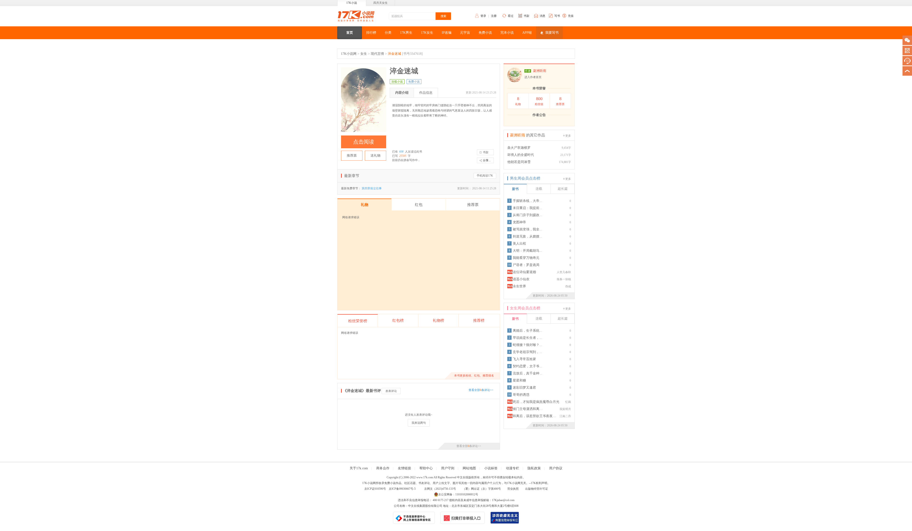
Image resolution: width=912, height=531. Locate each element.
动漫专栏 (512, 468)
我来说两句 (419, 422)
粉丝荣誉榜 (357, 321)
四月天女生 (380, 3)
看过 (510, 16)
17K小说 (351, 3)
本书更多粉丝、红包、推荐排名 (474, 375)
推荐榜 (478, 320)
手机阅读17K (485, 175)
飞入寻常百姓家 (524, 359)
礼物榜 (438, 320)
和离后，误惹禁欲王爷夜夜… (534, 416)
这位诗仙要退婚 (524, 272)
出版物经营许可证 (536, 488)
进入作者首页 (533, 77)
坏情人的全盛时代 (520, 155)
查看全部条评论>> (481, 390)
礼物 (518, 101)
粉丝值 (539, 101)
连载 (539, 189)
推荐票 (352, 155)
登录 (483, 16)
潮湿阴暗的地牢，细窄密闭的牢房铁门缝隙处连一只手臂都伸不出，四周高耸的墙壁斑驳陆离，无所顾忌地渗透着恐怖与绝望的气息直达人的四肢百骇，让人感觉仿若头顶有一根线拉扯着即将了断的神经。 (442, 110)
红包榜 (398, 320)
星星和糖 (519, 380)
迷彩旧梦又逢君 (524, 387)
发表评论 (391, 391)
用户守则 (447, 468)
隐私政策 (534, 468)
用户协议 (555, 468)
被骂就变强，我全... (527, 229)
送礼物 (375, 155)
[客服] (907, 60)
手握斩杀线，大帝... (527, 201)
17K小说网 (348, 54)
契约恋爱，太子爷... (527, 366)
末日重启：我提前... (527, 208)
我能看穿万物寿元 (526, 258)
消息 (542, 16)
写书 (557, 16)
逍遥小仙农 (521, 279)
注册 (494, 16)
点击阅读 (363, 142)
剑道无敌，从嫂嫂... (527, 236)
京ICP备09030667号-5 (402, 488)
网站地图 (469, 468)
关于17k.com (359, 468)
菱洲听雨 (539, 71)
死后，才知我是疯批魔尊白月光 (536, 402)
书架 (526, 16)
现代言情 (377, 54)
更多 (568, 135)
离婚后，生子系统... (527, 330)
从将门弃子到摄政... (527, 215)
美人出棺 (519, 243)
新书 (515, 189)
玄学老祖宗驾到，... (527, 352)
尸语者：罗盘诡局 (526, 265)
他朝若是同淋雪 (519, 162)
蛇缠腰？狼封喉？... (527, 345)
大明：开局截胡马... (527, 250)
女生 (363, 54)
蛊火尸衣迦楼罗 (519, 147)
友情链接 (404, 468)
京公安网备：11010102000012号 (458, 494)
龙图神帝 (519, 222)
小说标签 (491, 468)
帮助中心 (426, 468)
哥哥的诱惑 (521, 394)
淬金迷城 (394, 54)
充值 (571, 16)
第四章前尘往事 (372, 188)
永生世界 (519, 286)
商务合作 (383, 468)
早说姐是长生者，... (527, 338)
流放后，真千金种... (527, 373)
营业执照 (513, 488)
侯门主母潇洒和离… (528, 409)
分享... (487, 160)
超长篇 (563, 189)
